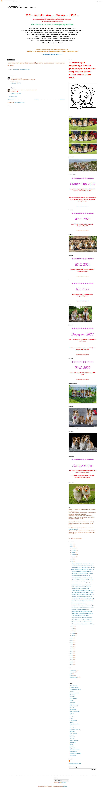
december (74, 548)
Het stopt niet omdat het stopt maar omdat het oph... (82, 605)
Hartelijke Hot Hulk (74, 704)
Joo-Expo (72, 707)
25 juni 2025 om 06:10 (16, 83)
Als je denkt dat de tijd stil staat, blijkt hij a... (81, 586)
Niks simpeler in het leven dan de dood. (80, 588)
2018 (71, 651)
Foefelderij (72, 694)
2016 (71, 655)
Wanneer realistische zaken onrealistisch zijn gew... (82, 579)
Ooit (71, 673)
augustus (74, 556)
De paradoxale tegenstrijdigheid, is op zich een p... (82, 600)
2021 (71, 644)
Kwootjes (72, 715)
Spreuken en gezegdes (75, 749)
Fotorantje (72, 696)
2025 (71, 546)
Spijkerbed (72, 748)
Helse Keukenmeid (74, 705)
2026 (71, 544)
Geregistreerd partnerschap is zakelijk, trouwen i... (82, 573)
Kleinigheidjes (73, 670)
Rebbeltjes (72, 738)
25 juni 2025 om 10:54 (16, 93)
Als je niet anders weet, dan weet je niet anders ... (82, 617)
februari (73, 633)
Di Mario (72, 691)
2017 (71, 653)
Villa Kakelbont (73, 751)
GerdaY (71, 700)
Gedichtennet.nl (73, 698)
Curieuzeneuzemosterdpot (75, 689)
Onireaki (72, 735)
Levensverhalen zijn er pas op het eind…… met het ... (83, 567)
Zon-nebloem (73, 755)
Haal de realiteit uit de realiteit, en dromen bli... (82, 584)
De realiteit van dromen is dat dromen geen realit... (82, 607)
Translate (64, 782)
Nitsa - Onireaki (73, 733)
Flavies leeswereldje (74, 693)
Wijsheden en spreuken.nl (75, 753)
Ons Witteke (72, 737)
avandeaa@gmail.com (73, 529)
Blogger (65, 786)
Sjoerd (71, 744)
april (73, 628)
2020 (71, 646)
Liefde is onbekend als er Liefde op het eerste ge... (82, 563)
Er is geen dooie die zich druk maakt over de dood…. (83, 598)
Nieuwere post (11, 99)
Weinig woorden (73, 677)
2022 (71, 642)
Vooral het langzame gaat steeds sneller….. (81, 615)
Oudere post (62, 99)
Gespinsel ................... (21, 7)
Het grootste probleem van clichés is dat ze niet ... (82, 577)
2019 (71, 649)
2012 (71, 664)
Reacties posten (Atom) (19, 102)
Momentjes (72, 672)
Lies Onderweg (73, 720)
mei (73, 626)
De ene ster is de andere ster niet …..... (80, 609)
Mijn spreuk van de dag (75, 729)
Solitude (72, 746)
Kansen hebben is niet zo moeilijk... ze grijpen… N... (83, 569)
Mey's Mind (72, 727)
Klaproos (72, 713)
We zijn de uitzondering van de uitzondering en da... (82, 594)
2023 (71, 640)
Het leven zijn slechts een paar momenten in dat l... (82, 565)
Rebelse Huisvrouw (74, 740)
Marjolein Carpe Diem (75, 724)
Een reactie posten (13, 96)
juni (73, 561)
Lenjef (71, 718)
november (74, 550)
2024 (71, 638)
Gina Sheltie (72, 702)
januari (73, 635)
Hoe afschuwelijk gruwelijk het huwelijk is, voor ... (82, 592)
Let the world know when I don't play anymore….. (82, 582)
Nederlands (72, 731)
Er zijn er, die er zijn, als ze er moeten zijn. (81, 575)
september (74, 554)
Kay (12, 87)
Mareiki (71, 722)
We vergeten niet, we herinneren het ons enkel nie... (82, 623)
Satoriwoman (73, 742)
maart (73, 631)
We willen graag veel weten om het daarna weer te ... (83, 590)
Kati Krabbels (73, 709)
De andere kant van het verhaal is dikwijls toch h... (82, 613)
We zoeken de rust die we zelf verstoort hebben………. (83, 621)
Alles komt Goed (73, 685)
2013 (71, 662)
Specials (72, 675)
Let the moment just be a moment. (79, 603)
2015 (71, 657)
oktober (73, 552)
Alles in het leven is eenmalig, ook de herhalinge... (82, 619)
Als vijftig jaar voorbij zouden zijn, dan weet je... (82, 571)
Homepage (37, 99)
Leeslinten (72, 716)
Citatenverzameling (74, 687)
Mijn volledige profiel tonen (75, 763)
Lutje (12, 76)
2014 (71, 659)
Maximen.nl (72, 726)
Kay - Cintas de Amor (75, 711)
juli (72, 559)
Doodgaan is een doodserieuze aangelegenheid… (82, 611)
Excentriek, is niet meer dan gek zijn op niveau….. (82, 596)
